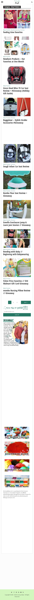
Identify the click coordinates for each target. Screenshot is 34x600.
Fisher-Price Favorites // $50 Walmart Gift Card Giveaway (15, 282)
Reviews (22, 30)
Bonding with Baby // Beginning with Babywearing (16, 253)
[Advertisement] (15, 414)
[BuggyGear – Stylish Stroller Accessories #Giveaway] (17, 107)
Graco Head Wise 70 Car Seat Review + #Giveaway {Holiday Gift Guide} (16, 91)
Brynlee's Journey (15, 30)
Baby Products (6, 30)
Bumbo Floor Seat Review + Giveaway (15, 194)
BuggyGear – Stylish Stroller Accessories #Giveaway (15, 121)
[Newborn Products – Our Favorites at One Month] (17, 45)
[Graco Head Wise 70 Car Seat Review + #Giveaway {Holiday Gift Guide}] (17, 75)
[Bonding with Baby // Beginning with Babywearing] (17, 238)
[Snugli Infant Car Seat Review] (17, 153)
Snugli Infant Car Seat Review (16, 166)
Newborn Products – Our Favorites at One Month (14, 60)
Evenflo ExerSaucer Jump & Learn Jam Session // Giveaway (17, 223)
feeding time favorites (13, 32)
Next (25, 302)
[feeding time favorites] (17, 19)
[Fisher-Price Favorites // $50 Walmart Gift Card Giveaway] (17, 267)
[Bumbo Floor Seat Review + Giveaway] (17, 180)
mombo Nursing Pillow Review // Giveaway (16, 292)
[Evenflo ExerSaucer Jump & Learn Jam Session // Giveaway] (17, 209)
